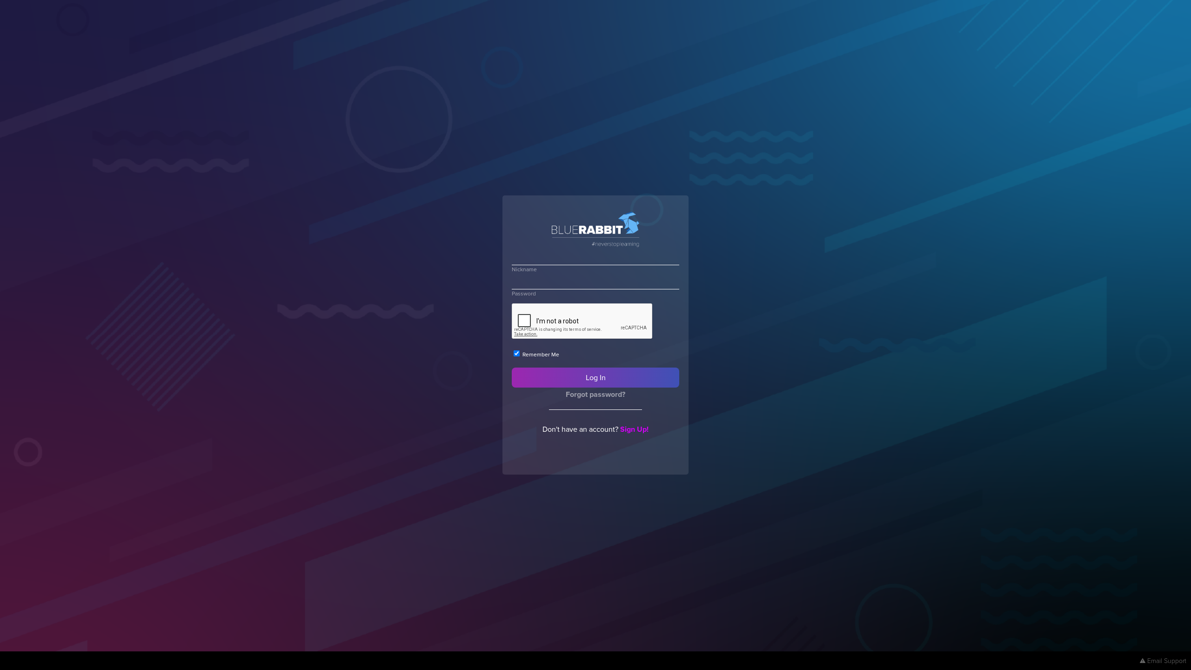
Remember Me (540, 354)
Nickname (524, 269)
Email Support (1166, 660)
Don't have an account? (595, 429)
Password (524, 293)
